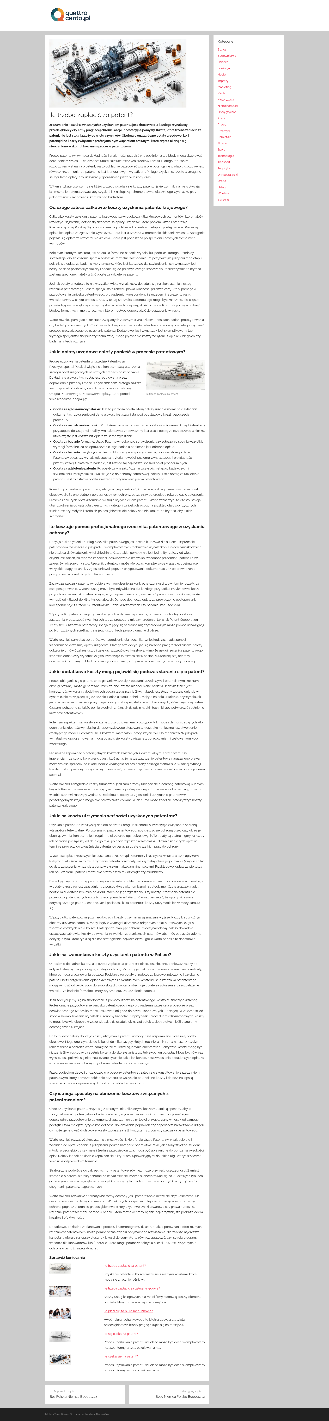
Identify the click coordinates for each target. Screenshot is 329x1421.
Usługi (222, 187)
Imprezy (223, 81)
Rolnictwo (224, 137)
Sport (221, 149)
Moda (221, 93)
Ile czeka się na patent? (121, 1356)
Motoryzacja (226, 99)
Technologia (226, 156)
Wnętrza (223, 193)
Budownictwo (227, 55)
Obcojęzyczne (227, 112)
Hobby (222, 74)
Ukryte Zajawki (228, 174)
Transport (224, 162)
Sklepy (222, 143)
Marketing (224, 87)
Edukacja (224, 68)
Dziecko (223, 62)
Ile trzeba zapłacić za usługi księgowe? (132, 1288)
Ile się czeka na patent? (121, 1334)
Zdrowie (223, 199)
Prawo (222, 124)
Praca (221, 118)
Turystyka (224, 168)
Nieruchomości (228, 106)
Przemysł (224, 131)
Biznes (222, 49)
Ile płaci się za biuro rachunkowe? (128, 1311)
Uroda (222, 181)
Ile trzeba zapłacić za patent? (125, 1265)
